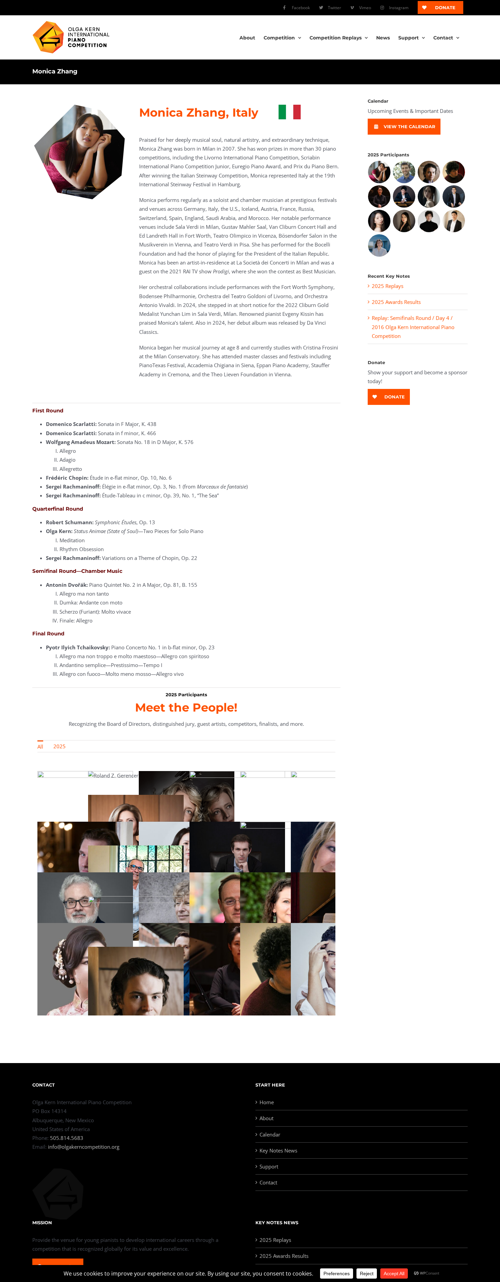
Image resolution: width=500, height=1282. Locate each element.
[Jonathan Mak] (454, 196)
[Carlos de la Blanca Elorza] (454, 172)
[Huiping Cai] (379, 196)
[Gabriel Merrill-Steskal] (404, 172)
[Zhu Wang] (454, 221)
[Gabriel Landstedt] (429, 172)
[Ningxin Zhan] (379, 221)
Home (267, 1102)
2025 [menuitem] (59, 746)
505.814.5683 (66, 1137)
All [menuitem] (40, 746)
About (266, 1118)
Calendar (270, 1134)
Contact (268, 1182)
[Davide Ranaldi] (429, 221)
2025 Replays (387, 286)
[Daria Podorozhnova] (404, 221)
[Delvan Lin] (404, 196)
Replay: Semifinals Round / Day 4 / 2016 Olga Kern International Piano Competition (413, 326)
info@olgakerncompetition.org (83, 1146)
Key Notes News (278, 1150)
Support (269, 1166)
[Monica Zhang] (379, 172)
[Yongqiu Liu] (429, 196)
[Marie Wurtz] (379, 245)
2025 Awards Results (396, 301)
